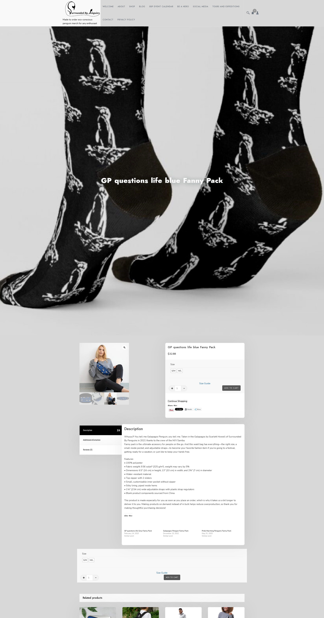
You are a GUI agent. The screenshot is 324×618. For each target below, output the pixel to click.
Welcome (108, 6)
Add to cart (231, 388)
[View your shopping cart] (252, 13)
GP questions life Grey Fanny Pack (138, 531)
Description (87, 430)
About (121, 6)
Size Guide (204, 383)
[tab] (101, 430)
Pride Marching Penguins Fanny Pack (216, 531)
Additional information (91, 440)
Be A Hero (183, 6)
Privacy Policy (126, 19)
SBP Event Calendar (161, 6)
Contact (108, 19)
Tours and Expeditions (226, 6)
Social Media (200, 6)
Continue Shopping (177, 401)
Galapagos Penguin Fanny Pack (175, 531)
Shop (132, 6)
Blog (142, 6)
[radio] (173, 371)
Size (172, 364)
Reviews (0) (87, 450)
